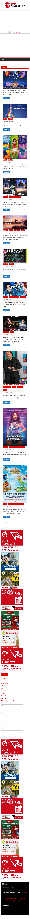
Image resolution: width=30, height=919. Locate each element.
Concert (5, 118)
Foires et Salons (6, 387)
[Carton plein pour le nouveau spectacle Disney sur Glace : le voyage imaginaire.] (15, 484)
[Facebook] (6, 911)
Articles (16, 384)
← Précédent (4, 522)
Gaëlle (11, 449)
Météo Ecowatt (4, 678)
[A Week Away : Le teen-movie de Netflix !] (15, 222)
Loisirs (13, 387)
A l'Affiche (5, 230)
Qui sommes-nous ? (9, 898)
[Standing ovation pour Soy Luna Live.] (15, 427)
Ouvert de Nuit (4, 683)
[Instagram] (11, 911)
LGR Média (24, 892)
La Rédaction (12, 334)
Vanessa (11, 199)
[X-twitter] (19, 911)
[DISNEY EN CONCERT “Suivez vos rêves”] (15, 80)
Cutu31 (11, 121)
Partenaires (10, 900)
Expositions (5, 332)
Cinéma (22, 230)
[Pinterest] (23, 911)
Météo (2, 688)
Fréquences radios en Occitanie (8, 700)
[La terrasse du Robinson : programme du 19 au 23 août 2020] (15, 256)
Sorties (10, 118)
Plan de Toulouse (5, 695)
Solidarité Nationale (5, 685)
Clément (11, 233)
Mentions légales (18, 900)
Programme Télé (5, 690)
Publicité (23, 898)
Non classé (19, 387)
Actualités (17, 230)
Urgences (3, 680)
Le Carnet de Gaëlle (19, 504)
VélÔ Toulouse (4, 698)
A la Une (11, 230)
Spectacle (10, 159)
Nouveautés (23, 297)
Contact (17, 898)
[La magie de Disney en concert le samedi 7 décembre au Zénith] (15, 111)
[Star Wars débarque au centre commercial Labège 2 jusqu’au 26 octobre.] (15, 323)
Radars (3, 693)
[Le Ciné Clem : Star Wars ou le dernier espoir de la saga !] (15, 289)
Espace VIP (22, 384)
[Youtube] (15, 911)
